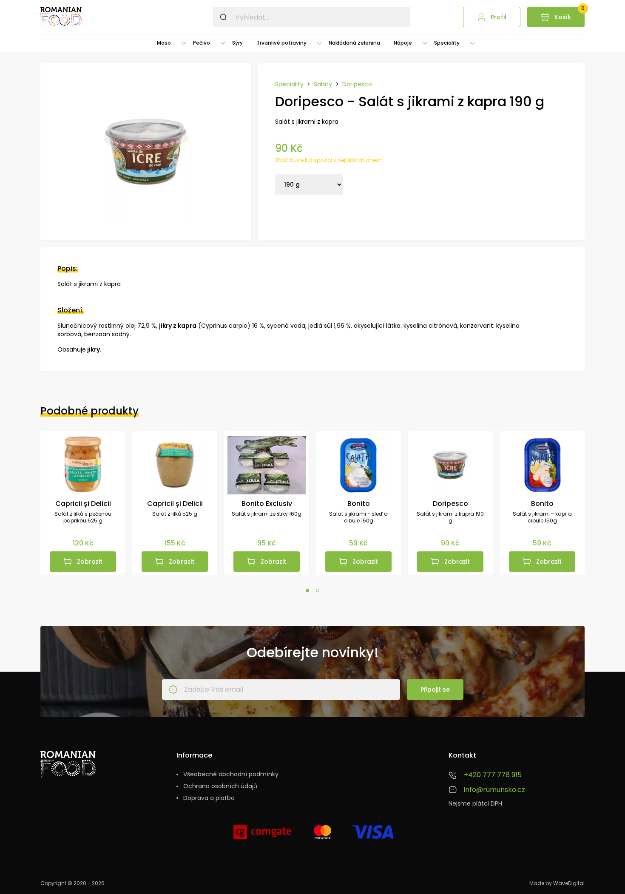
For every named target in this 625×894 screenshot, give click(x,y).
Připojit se (435, 689)
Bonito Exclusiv (266, 503)
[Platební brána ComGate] (262, 835)
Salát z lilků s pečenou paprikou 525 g (82, 518)
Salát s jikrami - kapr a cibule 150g (542, 518)
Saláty (323, 84)
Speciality (447, 42)
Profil (498, 17)
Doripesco (357, 84)
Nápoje (403, 42)
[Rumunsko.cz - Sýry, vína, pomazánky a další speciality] (61, 17)
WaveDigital (569, 883)
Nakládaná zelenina (354, 42)
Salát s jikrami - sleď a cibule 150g (358, 518)
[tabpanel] (82, 503)
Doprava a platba (209, 798)
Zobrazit (89, 561)
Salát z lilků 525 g (174, 514)
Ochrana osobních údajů (220, 786)
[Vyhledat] (223, 17)
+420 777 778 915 (493, 775)
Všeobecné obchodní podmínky (230, 774)
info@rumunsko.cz (494, 790)
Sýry (237, 42)
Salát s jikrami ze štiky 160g (266, 514)
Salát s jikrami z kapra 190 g (450, 518)
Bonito (358, 503)
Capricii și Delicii (83, 503)
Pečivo (201, 42)
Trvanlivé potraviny (281, 42)
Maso (164, 42)
